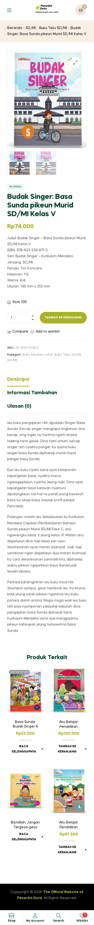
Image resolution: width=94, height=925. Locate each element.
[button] (75, 62)
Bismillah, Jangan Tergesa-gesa (25, 825)
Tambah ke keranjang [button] (67, 749)
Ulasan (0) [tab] (19, 406)
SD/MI (31, 28)
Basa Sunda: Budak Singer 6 (25, 724)
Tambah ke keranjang (63, 317)
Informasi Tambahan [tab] (32, 393)
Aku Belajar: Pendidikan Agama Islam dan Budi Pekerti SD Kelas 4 (68, 825)
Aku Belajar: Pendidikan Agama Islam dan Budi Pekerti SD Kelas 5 (68, 724)
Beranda (14, 28)
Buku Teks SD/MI (53, 28)
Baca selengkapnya (24, 749)
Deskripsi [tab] (18, 379)
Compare (20, 331)
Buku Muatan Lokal (37, 354)
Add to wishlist (48, 331)
